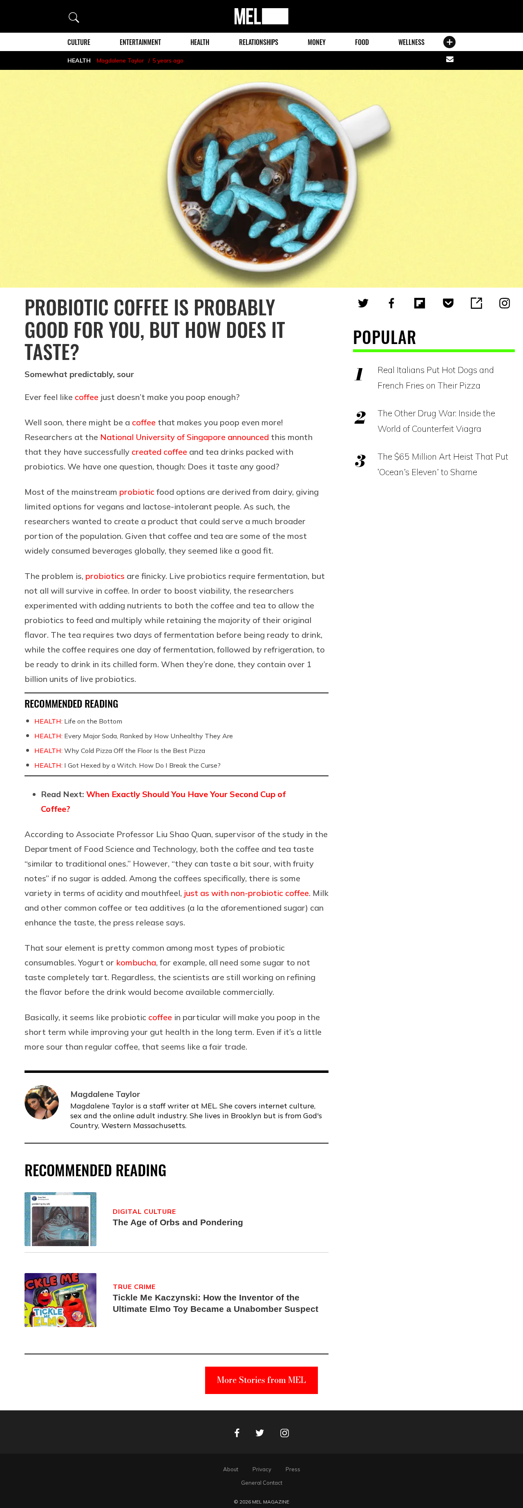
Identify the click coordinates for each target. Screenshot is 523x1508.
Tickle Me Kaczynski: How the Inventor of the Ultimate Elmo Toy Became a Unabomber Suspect (215, 1303)
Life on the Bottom (78, 721)
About (230, 1469)
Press (293, 1469)
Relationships (258, 42)
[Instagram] (504, 303)
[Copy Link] (476, 303)
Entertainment (140, 42)
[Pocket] (448, 303)
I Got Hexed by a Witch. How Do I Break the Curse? (127, 765)
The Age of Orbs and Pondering (178, 1222)
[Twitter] (363, 303)
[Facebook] (391, 303)
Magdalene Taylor (120, 60)
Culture (78, 42)
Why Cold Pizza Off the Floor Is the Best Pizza (119, 750)
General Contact (261, 1482)
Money (317, 42)
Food (362, 42)
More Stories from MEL (261, 1380)
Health (199, 42)
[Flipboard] (419, 303)
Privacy (262, 1469)
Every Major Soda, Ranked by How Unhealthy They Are (133, 736)
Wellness (411, 42)
